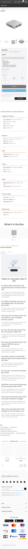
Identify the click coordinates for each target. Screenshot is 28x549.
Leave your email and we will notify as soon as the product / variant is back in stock (14, 95)
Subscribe (20, 98)
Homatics (7, 457)
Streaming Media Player (5, 435)
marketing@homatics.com (15, 492)
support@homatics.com (18, 494)
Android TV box (14, 427)
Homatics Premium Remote (21, 458)
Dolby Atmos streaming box (6, 429)
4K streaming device (4, 427)
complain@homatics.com (14, 495)
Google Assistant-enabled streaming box (8, 431)
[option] (14, 23)
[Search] (16, 2)
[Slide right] (24, 465)
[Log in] (19, 2)
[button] (1, 41)
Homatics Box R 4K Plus (20, 433)
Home (2, 8)
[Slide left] (21, 465)
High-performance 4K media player (7, 433)
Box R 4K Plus (7, 458)
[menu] (26, 2)
